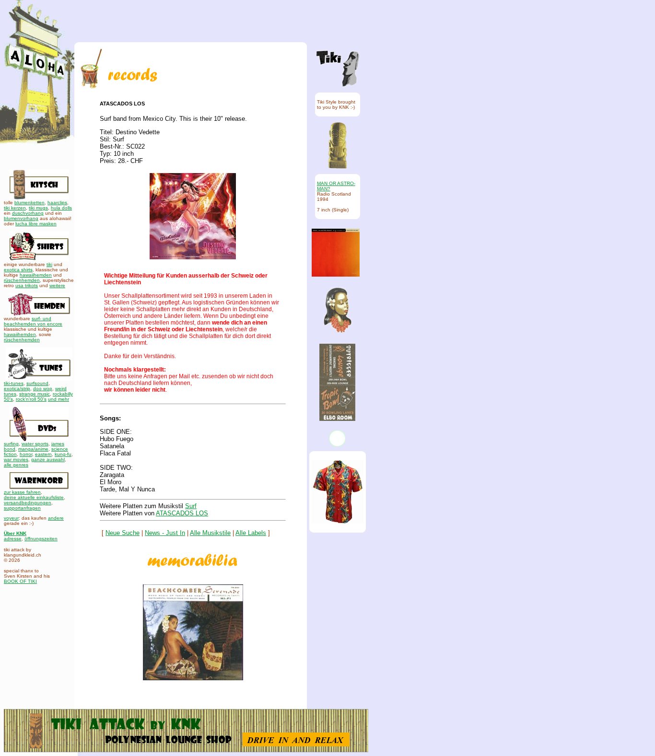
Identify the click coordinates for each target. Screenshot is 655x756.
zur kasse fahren (22, 492)
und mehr (58, 399)
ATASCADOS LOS (182, 513)
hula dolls (61, 207)
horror (26, 454)
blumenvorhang (21, 218)
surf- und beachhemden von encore (33, 321)
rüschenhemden (22, 280)
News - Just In (165, 532)
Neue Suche (122, 532)
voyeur (11, 518)
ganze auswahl (48, 459)
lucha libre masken (36, 223)
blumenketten (29, 202)
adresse (13, 538)
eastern (43, 454)
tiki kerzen (15, 207)
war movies (16, 459)
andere (56, 518)
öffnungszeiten (41, 538)
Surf (191, 506)
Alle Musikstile (210, 532)
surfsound (37, 383)
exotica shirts (18, 269)
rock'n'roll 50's (31, 399)
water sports (35, 443)
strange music (34, 393)
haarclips (57, 202)
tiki (49, 264)
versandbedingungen (27, 502)
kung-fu (63, 454)
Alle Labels (250, 532)
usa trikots (26, 285)
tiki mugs (38, 207)
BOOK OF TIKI (20, 581)
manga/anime (33, 449)
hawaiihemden (36, 275)
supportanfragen (22, 508)
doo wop (42, 388)
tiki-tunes (13, 383)
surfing (11, 443)
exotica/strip (17, 388)
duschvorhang (28, 213)
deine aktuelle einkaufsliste (34, 497)
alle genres (16, 464)
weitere (57, 285)
